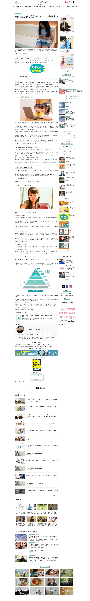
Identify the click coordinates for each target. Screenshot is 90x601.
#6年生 (78, 96)
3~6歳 (72, 149)
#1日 (75, 98)
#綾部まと (30, 552)
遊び (23, 6)
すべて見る (67, 279)
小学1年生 (64, 151)
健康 (57, 6)
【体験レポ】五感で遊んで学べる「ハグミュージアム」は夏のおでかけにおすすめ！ (67, 51)
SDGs (54, 6)
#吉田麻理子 (71, 98)
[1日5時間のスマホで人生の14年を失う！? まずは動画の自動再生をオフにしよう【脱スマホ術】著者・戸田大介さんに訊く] (21, 558)
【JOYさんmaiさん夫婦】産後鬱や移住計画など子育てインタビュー (70, 172)
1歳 (64, 149)
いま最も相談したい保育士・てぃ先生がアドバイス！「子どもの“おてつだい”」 (67, 33)
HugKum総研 (67, 133)
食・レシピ (46, 6)
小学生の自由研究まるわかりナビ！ (31, 6)
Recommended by (51, 495)
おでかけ (64, 6)
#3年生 (71, 96)
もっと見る (67, 250)
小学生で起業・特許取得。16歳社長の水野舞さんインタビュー (70, 192)
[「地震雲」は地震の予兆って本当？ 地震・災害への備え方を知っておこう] (21, 537)
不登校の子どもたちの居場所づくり (66, 143)
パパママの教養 (18, 6)
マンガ (50, 6)
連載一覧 (68, 6)
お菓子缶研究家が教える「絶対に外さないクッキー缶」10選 (70, 185)
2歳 (68, 149)
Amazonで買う (37, 376)
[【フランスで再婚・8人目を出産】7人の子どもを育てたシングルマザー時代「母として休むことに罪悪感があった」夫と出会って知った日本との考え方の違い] (21, 545)
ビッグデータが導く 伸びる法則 (23, 53)
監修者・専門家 (74, 6)
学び (13, 6)
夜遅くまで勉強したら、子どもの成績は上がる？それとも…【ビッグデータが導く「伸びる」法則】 (39, 316)
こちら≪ (43, 348)
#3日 (78, 98)
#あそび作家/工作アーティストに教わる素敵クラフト (74, 94)
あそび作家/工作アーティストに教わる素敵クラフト (66, 136)
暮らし (60, 6)
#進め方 (67, 96)
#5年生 (67, 98)
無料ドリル (41, 6)
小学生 (70, 151)
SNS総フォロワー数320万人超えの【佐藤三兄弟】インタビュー (70, 179)
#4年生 (74, 96)
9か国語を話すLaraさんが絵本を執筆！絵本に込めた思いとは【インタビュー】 (67, 70)
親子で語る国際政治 (67, 141)
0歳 (60, 149)
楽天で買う (36, 379)
